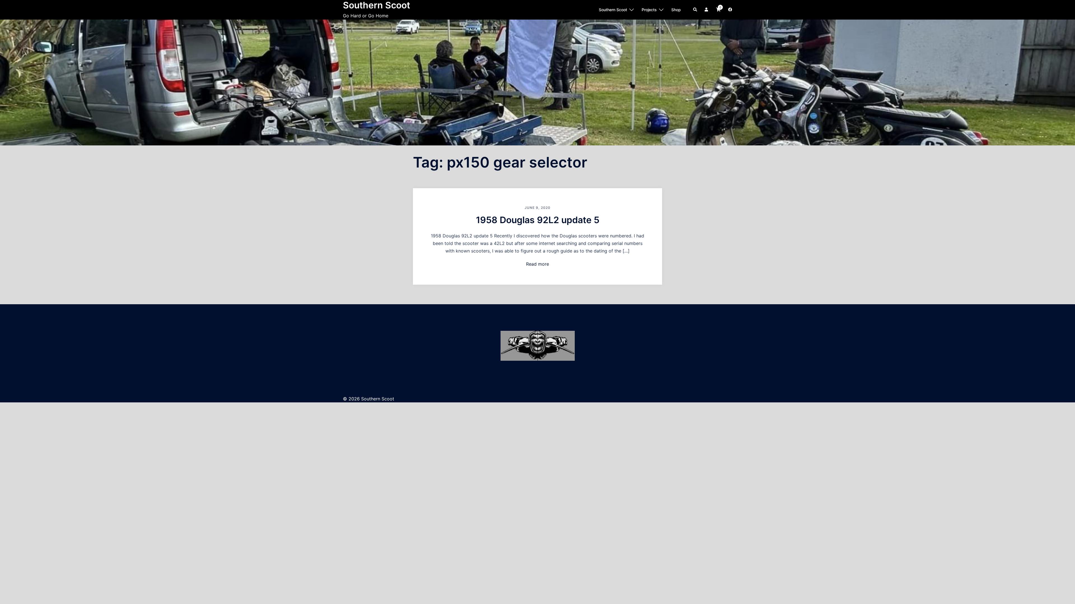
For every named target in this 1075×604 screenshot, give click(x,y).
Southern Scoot (613, 9)
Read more (537, 264)
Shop (676, 9)
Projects (649, 9)
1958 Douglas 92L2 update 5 (537, 219)
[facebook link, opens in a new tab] (730, 9)
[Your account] (707, 10)
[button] (695, 10)
